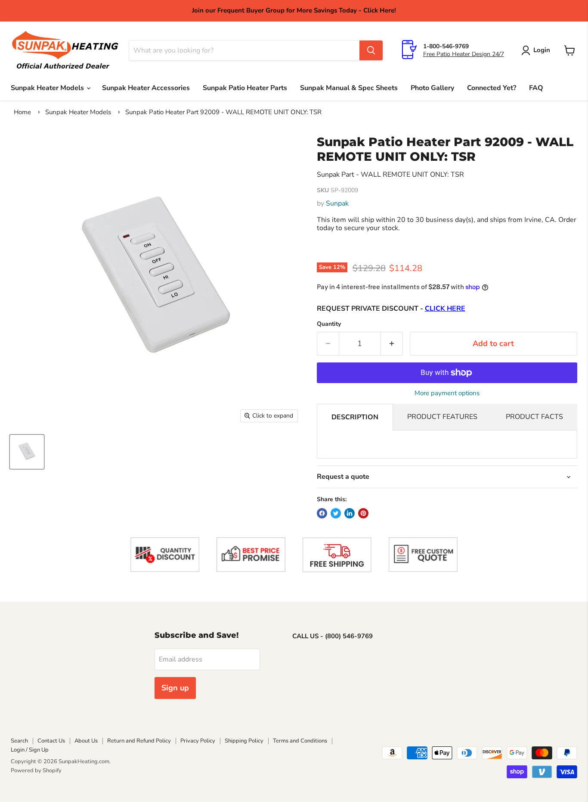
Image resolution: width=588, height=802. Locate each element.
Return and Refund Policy (139, 741)
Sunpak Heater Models (48, 88)
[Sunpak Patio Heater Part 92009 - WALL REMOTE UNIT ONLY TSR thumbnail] (27, 452)
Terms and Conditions (300, 741)
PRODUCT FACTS (534, 416)
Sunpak (337, 203)
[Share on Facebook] (322, 513)
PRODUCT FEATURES (442, 416)
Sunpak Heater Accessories (146, 88)
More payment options (447, 393)
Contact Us (51, 741)
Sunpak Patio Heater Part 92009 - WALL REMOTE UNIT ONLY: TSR (223, 112)
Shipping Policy (244, 741)
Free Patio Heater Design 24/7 (463, 54)
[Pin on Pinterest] (363, 513)
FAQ (536, 88)
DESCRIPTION (354, 417)
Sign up (175, 688)
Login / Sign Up (30, 750)
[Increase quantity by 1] (392, 344)
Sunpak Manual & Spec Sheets (349, 88)
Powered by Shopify (36, 770)
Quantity (329, 324)
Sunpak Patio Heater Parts (245, 88)
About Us (86, 741)
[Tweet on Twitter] (336, 513)
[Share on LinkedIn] (349, 513)
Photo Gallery (432, 88)
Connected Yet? (491, 88)
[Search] (371, 50)
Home (22, 112)
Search (19, 741)
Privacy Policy (197, 741)
